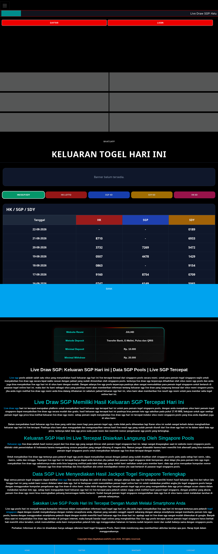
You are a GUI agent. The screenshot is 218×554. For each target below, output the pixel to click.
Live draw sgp (11, 408)
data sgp (62, 480)
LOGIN (160, 23)
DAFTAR (54, 23)
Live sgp (14, 377)
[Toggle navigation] (5, 5)
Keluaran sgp (14, 444)
